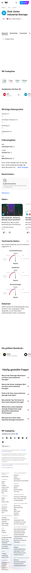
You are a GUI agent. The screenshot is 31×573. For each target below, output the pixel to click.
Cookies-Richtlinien (19, 534)
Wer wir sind (17, 505)
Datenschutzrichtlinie (19, 532)
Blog (15, 509)
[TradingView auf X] (3, 438)
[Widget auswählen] (27, 241)
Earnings (4, 509)
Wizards (4, 566)
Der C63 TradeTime (19, 524)
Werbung (16, 560)
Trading (4, 553)
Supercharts (5, 476)
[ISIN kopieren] (14, 146)
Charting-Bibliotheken (20, 549)
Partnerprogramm (18, 563)
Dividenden (5, 510)
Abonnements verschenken (21, 480)
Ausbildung (5, 555)
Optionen (4, 521)
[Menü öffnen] (2, 2)
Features (16, 475)
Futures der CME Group (20, 496)
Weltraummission (18, 507)
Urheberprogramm (7, 544)
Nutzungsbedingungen (20, 529)
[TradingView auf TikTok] (26, 438)
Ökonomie (4, 507)
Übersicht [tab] (5, 33)
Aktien (3, 481)
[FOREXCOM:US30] (27, 214)
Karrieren (16, 513)
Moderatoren (5, 548)
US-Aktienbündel (18, 500)
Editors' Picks (5, 557)
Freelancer (4, 567)
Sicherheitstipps (18, 538)
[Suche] (16, 2)
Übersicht (16, 486)
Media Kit (16, 515)
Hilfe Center (17, 511)
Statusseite (17, 542)
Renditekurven (6, 519)
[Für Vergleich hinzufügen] (18, 94)
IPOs (3, 512)
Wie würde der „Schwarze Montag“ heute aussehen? (11, 219)
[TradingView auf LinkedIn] (19, 438)
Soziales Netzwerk (7, 537)
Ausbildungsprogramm (20, 565)
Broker (15, 487)
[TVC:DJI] (3, 214)
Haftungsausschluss (19, 531)
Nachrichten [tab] (14, 33)
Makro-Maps (5, 523)
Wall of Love (5, 539)
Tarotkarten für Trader (20, 522)
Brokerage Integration (20, 561)
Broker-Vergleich (18, 489)
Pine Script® (5, 525)
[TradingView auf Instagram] (15, 438)
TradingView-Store (19, 520)
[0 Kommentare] (9, 232)
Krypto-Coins (5, 487)
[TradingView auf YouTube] (11, 438)
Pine (3, 493)
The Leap (16, 491)
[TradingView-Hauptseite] (8, 431)
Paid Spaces (5, 569)
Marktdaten (17, 479)
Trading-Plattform (18, 554)
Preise (15, 477)
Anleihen (4, 485)
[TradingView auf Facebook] (7, 438)
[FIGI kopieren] (13, 158)
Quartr (5, 465)
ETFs (3, 483)
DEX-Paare (4, 491)
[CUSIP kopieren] (11, 152)
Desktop (4, 532)
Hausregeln (5, 546)
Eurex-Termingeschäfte (20, 498)
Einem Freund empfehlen (5, 541)
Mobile (3, 530)
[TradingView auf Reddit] (3, 442)
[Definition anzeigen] (8, 114)
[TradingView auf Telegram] (22, 438)
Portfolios (4, 517)
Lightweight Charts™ (19, 551)
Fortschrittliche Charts (20, 553)
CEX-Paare (4, 489)
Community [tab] (23, 33)
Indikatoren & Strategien (5, 563)
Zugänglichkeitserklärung (21, 536)
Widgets (16, 547)
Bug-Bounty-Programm (20, 540)
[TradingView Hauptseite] (6, 3)
